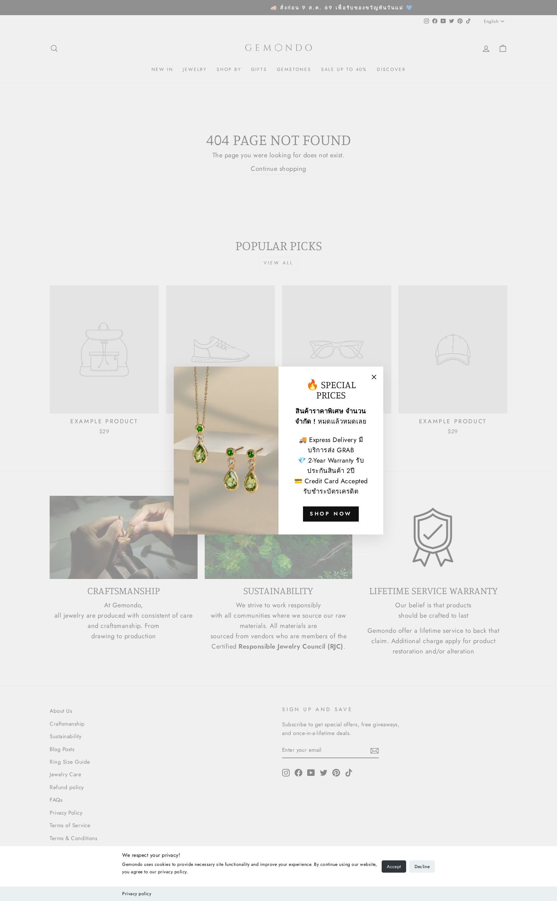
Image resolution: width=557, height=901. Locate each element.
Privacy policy (136, 893)
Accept (394, 866)
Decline (422, 866)
